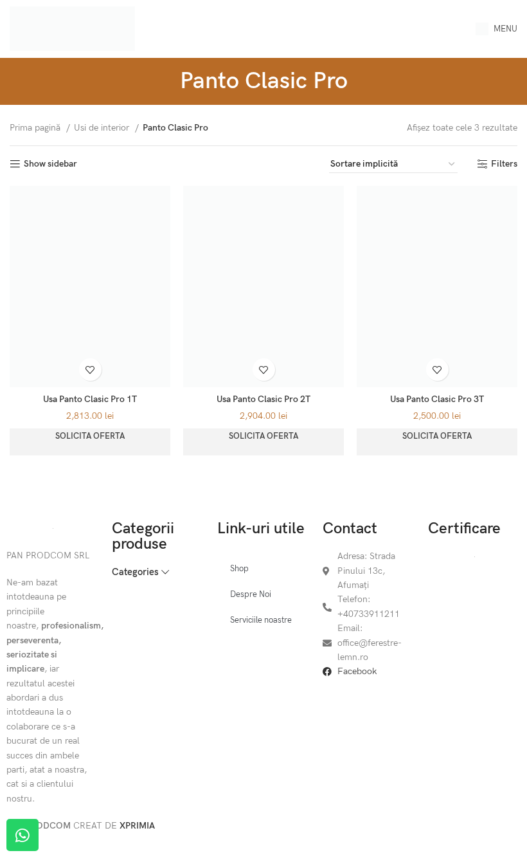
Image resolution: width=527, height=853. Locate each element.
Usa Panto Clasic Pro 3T (437, 399)
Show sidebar (50, 164)
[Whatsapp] (22, 835)
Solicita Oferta (90, 436)
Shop (239, 569)
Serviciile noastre (261, 620)
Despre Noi (250, 594)
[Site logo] (72, 28)
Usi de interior (103, 127)
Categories (135, 572)
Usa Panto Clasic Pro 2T (263, 399)
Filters (504, 164)
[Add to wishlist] (90, 369)
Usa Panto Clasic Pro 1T (90, 399)
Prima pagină (36, 127)
